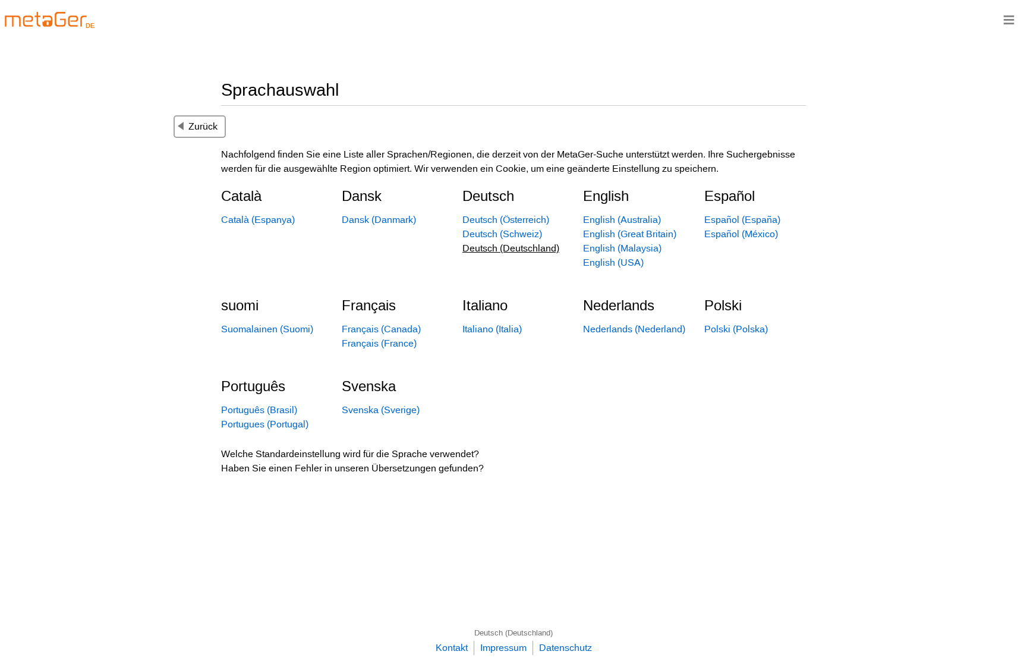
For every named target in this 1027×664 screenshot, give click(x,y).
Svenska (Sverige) (381, 410)
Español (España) (742, 220)
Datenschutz (565, 648)
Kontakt (452, 648)
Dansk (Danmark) (379, 220)
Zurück (203, 126)
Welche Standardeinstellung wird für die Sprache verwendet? (350, 454)
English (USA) (613, 262)
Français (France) (379, 343)
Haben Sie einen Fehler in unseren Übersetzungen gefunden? (352, 468)
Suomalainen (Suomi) (267, 329)
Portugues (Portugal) (264, 424)
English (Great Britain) (629, 234)
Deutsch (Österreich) (505, 220)
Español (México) (741, 234)
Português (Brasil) (259, 410)
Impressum (503, 648)
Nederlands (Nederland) (634, 329)
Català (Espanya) (258, 220)
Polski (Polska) (736, 329)
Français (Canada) (381, 329)
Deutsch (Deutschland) (513, 632)
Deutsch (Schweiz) (502, 234)
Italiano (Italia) (492, 329)
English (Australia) (622, 220)
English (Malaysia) (622, 248)
